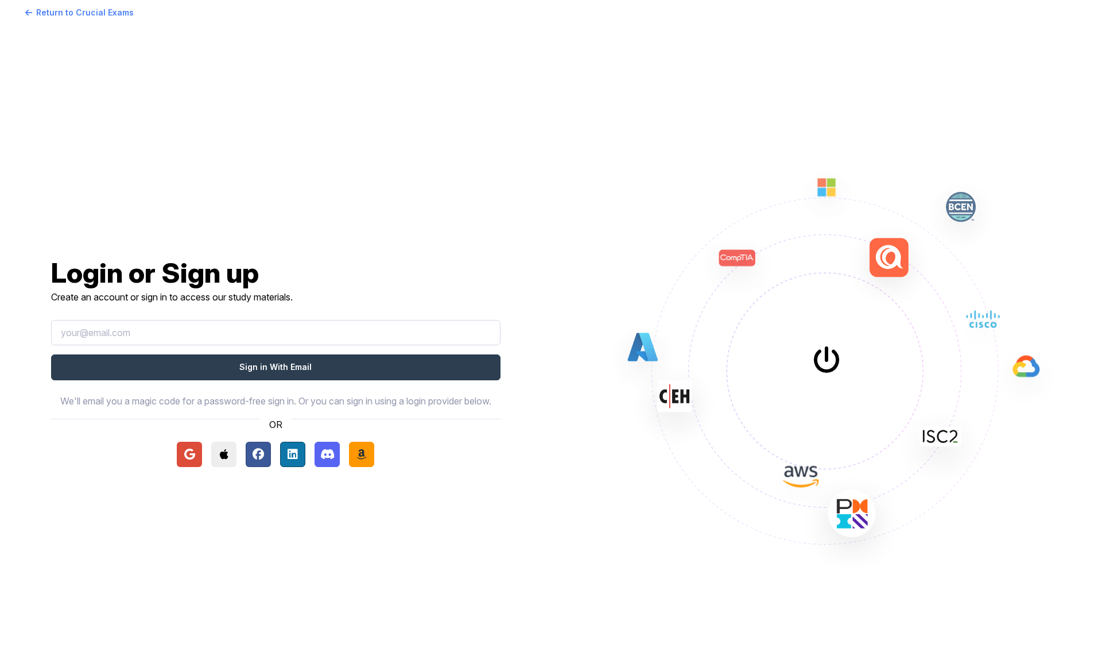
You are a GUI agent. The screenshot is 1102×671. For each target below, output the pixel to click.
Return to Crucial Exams (85, 12)
